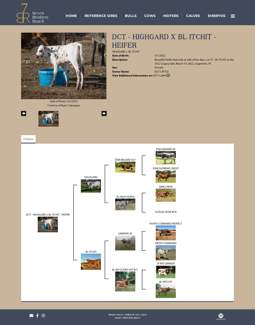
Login (144, 314)
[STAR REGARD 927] (125, 167)
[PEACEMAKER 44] (166, 157)
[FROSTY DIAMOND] (166, 252)
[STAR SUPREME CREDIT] (166, 176)
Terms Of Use (132, 314)
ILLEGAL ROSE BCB (165, 211)
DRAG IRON (165, 186)
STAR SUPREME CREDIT (166, 168)
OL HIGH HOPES (125, 196)
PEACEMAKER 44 (165, 149)
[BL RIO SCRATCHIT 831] (125, 281)
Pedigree (28, 139)
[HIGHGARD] (91, 185)
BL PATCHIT (165, 281)
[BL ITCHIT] (91, 261)
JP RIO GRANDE (166, 263)
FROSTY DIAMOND (165, 243)
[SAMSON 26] (125, 242)
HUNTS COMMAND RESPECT (165, 223)
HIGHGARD (118, 51)
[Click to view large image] (63, 65)
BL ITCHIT (133, 51)
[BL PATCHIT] (166, 290)
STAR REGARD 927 (125, 159)
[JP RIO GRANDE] (166, 271)
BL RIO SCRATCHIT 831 (125, 269)
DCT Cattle (159, 75)
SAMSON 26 (125, 233)
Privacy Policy (115, 314)
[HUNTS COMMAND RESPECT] (166, 232)
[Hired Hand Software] (221, 317)
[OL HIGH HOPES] (125, 204)
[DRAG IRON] (166, 195)
